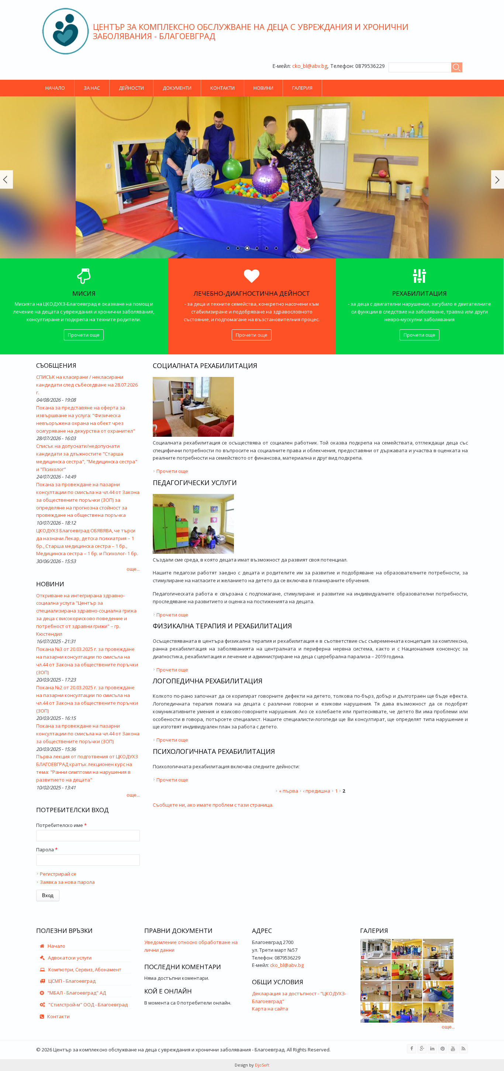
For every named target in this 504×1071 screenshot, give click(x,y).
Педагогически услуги (195, 482)
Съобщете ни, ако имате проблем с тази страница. (213, 804)
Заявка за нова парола (67, 882)
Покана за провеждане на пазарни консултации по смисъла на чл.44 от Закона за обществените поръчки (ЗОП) (87, 733)
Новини (263, 88)
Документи (177, 88)
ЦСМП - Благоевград (70, 981)
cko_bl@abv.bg (309, 65)
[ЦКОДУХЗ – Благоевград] (375, 949)
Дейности (131, 88)
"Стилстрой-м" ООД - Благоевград (86, 1004)
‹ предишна (316, 790)
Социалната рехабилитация (205, 365)
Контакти (222, 88)
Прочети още (84, 335)
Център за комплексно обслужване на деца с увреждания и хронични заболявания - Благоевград (250, 31)
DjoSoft (261, 1065)
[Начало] (65, 31)
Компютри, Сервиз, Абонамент (83, 969)
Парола (47, 849)
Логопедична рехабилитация (207, 680)
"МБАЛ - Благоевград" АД (75, 992)
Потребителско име (61, 825)
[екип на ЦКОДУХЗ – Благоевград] (406, 949)
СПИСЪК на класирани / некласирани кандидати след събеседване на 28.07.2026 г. (87, 385)
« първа (288, 790)
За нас (92, 88)
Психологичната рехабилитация (214, 751)
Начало (55, 88)
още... (133, 569)
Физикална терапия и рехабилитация (222, 625)
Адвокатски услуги (68, 957)
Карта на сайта (270, 1008)
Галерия (302, 88)
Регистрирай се (58, 874)
